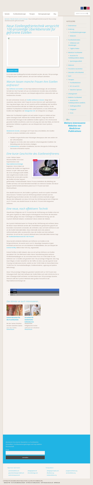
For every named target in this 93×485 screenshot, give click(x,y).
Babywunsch (15, 4)
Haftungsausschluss (47, 482)
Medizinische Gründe (13, 131)
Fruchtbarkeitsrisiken (74, 40)
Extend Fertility (11, 247)
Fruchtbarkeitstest (75, 82)
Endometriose (14, 146)
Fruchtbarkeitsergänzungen (78, 32)
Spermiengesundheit (76, 61)
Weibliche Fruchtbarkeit (75, 97)
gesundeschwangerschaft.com (16, 473)
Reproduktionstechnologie (15, 164)
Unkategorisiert (72, 94)
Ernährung (71, 29)
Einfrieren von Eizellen (16, 89)
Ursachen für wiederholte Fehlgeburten (29, 320)
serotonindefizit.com (13, 471)
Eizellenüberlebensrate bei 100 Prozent (21, 236)
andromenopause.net (14, 475)
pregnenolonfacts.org (71, 471)
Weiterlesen (10, 329)
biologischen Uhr (30, 111)
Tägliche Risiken (74, 48)
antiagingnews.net (32, 471)
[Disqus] (33, 359)
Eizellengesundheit (75, 106)
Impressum (57, 482)
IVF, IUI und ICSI (74, 86)
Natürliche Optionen (76, 90)
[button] (13, 290)
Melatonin (73, 36)
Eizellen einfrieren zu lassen (35, 100)
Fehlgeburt (73, 109)
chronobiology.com (32, 473)
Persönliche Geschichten (75, 69)
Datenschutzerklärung (33, 482)
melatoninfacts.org (51, 475)
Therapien (71, 79)
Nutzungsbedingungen (18, 482)
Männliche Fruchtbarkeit (75, 52)
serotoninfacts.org (70, 473)
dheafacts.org (50, 473)
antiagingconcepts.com (52, 471)
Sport (69, 76)
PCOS (71, 113)
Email (7, 450)
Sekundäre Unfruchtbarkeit (76, 72)
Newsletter (7, 482)
